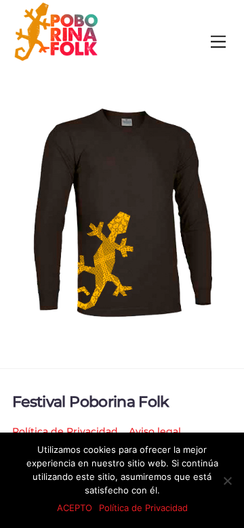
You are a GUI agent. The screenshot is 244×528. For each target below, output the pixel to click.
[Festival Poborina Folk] (56, 58)
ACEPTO (74, 507)
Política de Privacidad (65, 431)
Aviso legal (155, 431)
